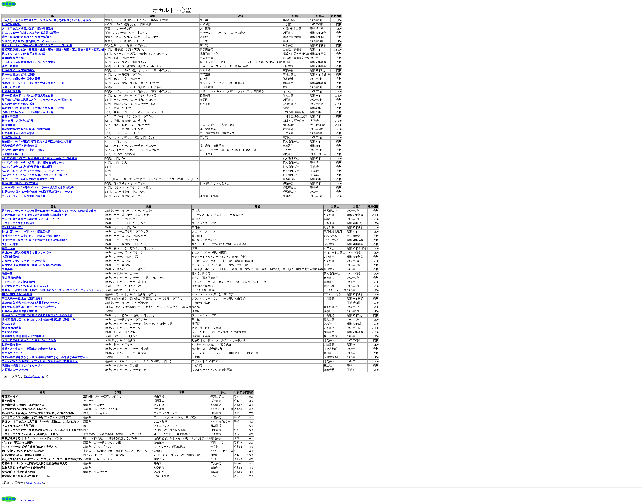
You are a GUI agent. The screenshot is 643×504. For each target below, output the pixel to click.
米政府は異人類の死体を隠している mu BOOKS (30, 41)
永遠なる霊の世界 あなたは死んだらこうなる (29, 340)
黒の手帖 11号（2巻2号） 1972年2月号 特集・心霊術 (33, 108)
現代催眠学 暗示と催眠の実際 (19, 145)
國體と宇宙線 (10, 116)
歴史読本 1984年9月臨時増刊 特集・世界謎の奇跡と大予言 (37, 141)
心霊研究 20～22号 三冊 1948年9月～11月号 (27, 112)
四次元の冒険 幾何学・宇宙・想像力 (23, 149)
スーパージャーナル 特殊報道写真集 (23, 196)
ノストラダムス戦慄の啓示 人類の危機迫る (27, 28)
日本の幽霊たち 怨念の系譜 (18, 74)
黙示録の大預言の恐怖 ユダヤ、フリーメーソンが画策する (37, 99)
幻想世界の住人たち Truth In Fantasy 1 (25, 286)
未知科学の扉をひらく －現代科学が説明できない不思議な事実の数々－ (45, 357)
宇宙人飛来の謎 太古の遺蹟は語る (22, 298)
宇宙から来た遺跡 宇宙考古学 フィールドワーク (30, 219)
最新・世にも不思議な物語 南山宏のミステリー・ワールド (37, 45)
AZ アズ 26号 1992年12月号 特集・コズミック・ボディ (34, 175)
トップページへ (26, 500)
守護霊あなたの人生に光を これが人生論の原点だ (31, 235)
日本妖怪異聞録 (11, 24)
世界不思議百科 (11, 91)
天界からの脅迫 (11, 87)
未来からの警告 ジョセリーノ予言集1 (24, 260)
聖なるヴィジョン (12, 353)
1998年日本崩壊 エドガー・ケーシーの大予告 (29, 306)
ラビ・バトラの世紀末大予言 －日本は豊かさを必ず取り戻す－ (40, 361)
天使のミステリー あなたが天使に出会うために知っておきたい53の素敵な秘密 (49, 210)
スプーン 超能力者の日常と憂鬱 (21, 78)
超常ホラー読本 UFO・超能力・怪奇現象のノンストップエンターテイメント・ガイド (53, 290)
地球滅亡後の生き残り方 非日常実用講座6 (27, 129)
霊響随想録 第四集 (13, 57)
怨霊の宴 (7, 273)
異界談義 (7, 269)
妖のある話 (8, 323)
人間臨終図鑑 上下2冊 (15, 154)
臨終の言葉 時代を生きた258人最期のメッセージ (31, 302)
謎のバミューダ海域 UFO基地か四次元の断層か (30, 32)
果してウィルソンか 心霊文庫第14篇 (23, 53)
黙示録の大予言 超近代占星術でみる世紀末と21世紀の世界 (37, 315)
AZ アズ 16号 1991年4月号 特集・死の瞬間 (27, 166)
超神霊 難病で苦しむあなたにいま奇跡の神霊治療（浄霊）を (38, 319)
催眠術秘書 (8, 124)
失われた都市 (10, 244)
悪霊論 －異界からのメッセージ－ (22, 365)
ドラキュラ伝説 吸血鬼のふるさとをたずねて (29, 62)
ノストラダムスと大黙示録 (18, 223)
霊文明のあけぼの (12, 227)
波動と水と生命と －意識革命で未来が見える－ (30, 348)
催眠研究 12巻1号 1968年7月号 (20, 183)
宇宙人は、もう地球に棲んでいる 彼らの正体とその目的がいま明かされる (46, 20)
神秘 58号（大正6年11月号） (19, 120)
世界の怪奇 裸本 (11, 344)
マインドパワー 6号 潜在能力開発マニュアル (28, 179)
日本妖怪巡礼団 (11, 137)
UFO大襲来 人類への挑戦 (17, 294)
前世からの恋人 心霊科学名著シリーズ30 (26, 252)
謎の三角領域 (10, 66)
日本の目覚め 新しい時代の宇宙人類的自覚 (27, 95)
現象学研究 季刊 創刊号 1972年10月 (23, 336)
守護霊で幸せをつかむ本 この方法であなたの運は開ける (35, 240)
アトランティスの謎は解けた (19, 281)
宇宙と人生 (8, 248)
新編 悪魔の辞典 (11, 277)
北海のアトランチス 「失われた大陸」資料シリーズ (33, 83)
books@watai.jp (34, 376)
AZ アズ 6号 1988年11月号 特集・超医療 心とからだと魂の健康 (39, 158)
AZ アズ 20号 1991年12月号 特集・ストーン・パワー (33, 170)
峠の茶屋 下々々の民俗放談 (18, 133)
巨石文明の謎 (10, 332)
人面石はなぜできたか (15, 369)
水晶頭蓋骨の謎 (11, 256)
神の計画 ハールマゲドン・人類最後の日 (26, 231)
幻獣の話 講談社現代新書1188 (19, 311)
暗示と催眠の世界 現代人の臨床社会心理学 (27, 36)
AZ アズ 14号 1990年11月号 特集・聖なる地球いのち (33, 162)
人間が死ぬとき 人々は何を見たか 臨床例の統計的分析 (34, 214)
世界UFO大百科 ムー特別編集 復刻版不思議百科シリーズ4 (37, 191)
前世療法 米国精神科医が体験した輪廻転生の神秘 (31, 265)
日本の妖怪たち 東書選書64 (18, 70)
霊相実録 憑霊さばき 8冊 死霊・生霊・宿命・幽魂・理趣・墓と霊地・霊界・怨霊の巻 (53, 49)
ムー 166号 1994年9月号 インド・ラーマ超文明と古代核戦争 (38, 187)
